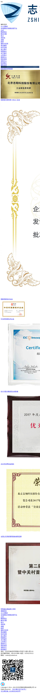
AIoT (2, 30)
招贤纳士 (4, 51)
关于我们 (4, 53)
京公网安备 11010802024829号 (10, 691)
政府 (2, 41)
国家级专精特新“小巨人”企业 (10, 100)
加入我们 (4, 49)
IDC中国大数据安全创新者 (9, 391)
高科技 (3, 38)
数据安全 (4, 32)
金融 (2, 39)
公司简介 (4, 55)
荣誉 (2, 69)
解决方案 (4, 34)
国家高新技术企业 (7, 299)
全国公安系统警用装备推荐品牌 (11, 536)
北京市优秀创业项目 (7, 464)
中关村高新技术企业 (7, 319)
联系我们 (4, 63)
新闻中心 (4, 57)
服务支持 (4, 65)
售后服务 (4, 45)
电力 (2, 36)
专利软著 (10, 69)
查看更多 (4, 611)
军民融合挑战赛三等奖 (8, 609)
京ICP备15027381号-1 (19, 689)
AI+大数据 (4, 26)
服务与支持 (4, 43)
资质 (5, 69)
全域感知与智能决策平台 (9, 28)
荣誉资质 (4, 59)
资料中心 (4, 61)
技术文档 (4, 47)
